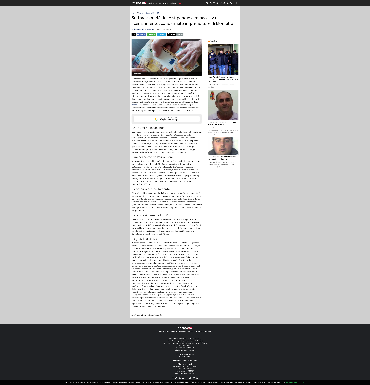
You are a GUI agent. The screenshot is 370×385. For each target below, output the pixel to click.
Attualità (165, 3)
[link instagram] (214, 3)
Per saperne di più (292, 382)
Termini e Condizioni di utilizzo (182, 331)
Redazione (207, 331)
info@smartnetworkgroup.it (185, 350)
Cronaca (158, 3)
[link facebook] (210, 3)
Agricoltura (173, 3)
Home (134, 13)
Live (180, 3)
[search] (236, 3)
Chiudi (304, 382)
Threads (172, 34)
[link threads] (231, 3)
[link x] (207, 3)
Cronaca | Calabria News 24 (148, 13)
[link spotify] (224, 3)
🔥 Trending (212, 41)
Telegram (162, 34)
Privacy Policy (164, 331)
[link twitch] (228, 3)
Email (180, 34)
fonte (134, 105)
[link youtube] (217, 3)
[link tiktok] (221, 3)
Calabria (151, 3)
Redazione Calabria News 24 (142, 29)
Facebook (142, 34)
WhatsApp (152, 34)
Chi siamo (198, 331)
